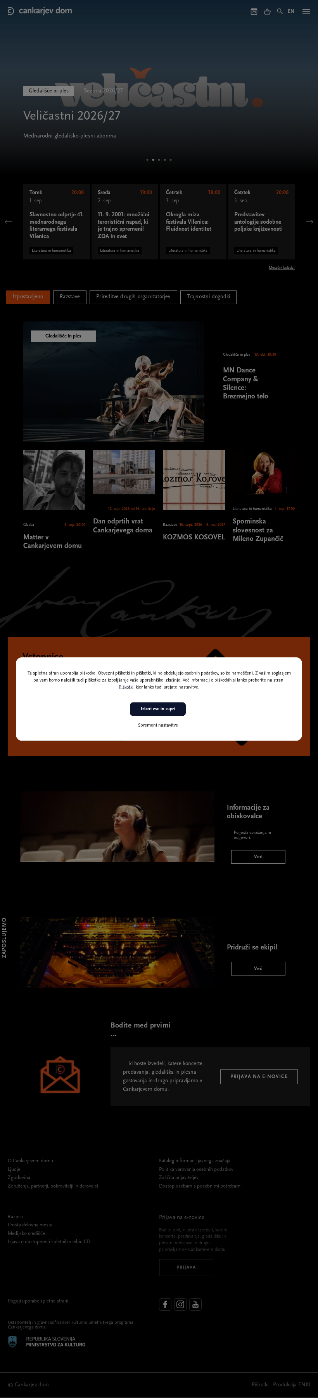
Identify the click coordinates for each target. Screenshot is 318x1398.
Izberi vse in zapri (158, 709)
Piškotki (126, 687)
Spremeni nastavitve (158, 725)
